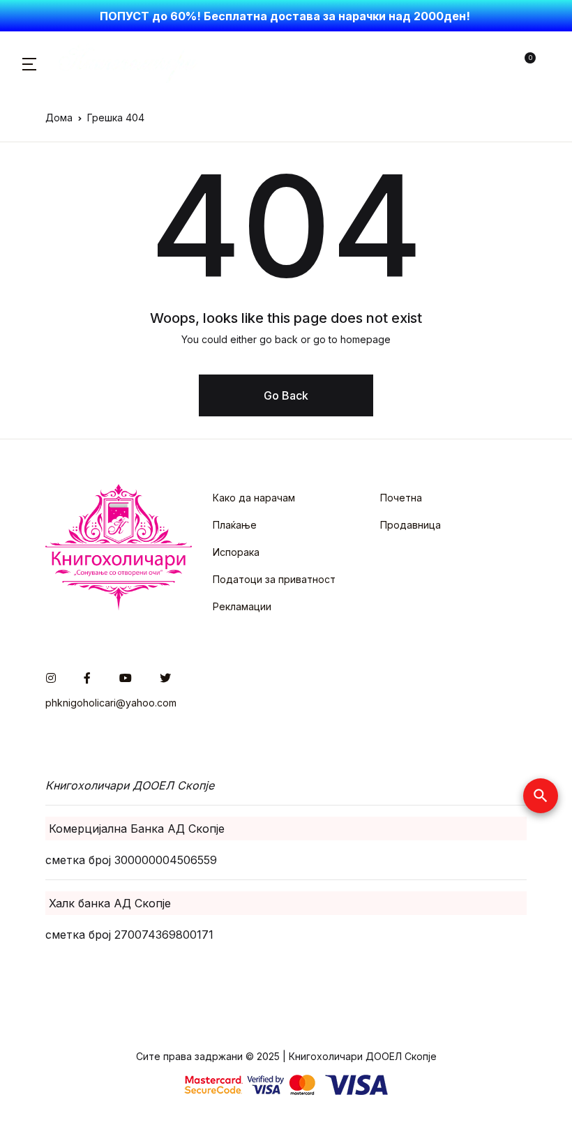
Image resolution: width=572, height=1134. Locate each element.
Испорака (236, 552)
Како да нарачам (254, 498)
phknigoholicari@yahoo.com (110, 703)
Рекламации (242, 606)
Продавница (410, 525)
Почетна (401, 498)
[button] (29, 63)
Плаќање (235, 525)
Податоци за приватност (274, 579)
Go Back (286, 395)
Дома (59, 117)
